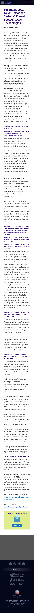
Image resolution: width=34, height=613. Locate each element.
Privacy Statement (12, 607)
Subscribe (17, 525)
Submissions (23, 607)
